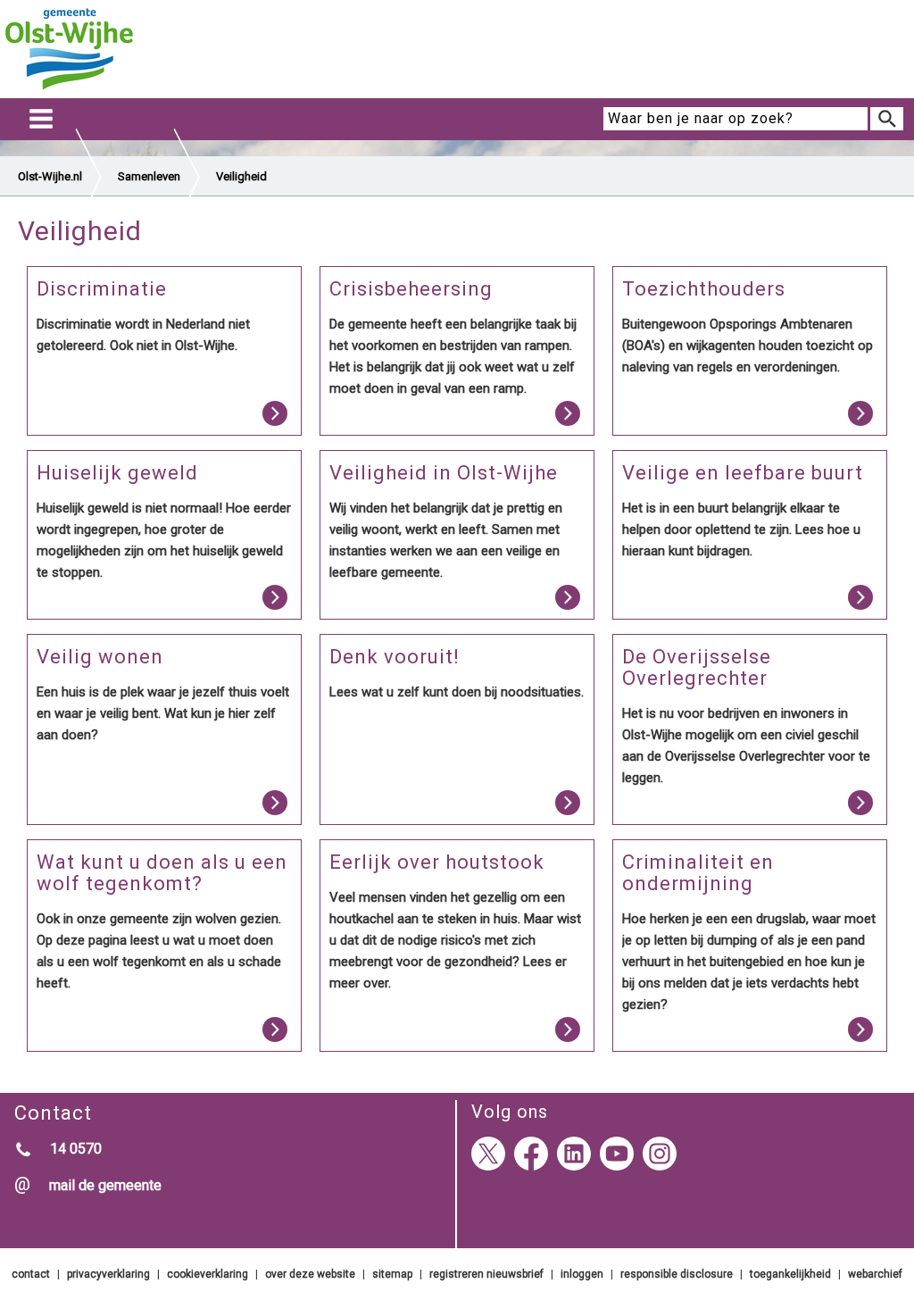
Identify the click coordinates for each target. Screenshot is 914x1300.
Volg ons (509, 1111)
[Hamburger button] (41, 119)
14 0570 (76, 1148)
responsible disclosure (676, 1274)
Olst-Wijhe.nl (50, 176)
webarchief (875, 1274)
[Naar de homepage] (69, 90)
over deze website (310, 1274)
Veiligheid (241, 176)
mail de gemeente (105, 1185)
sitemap (392, 1274)
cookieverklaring (207, 1274)
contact (31, 1274)
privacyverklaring (108, 1274)
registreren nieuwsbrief (486, 1274)
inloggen (582, 1274)
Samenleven (149, 176)
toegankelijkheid (790, 1274)
